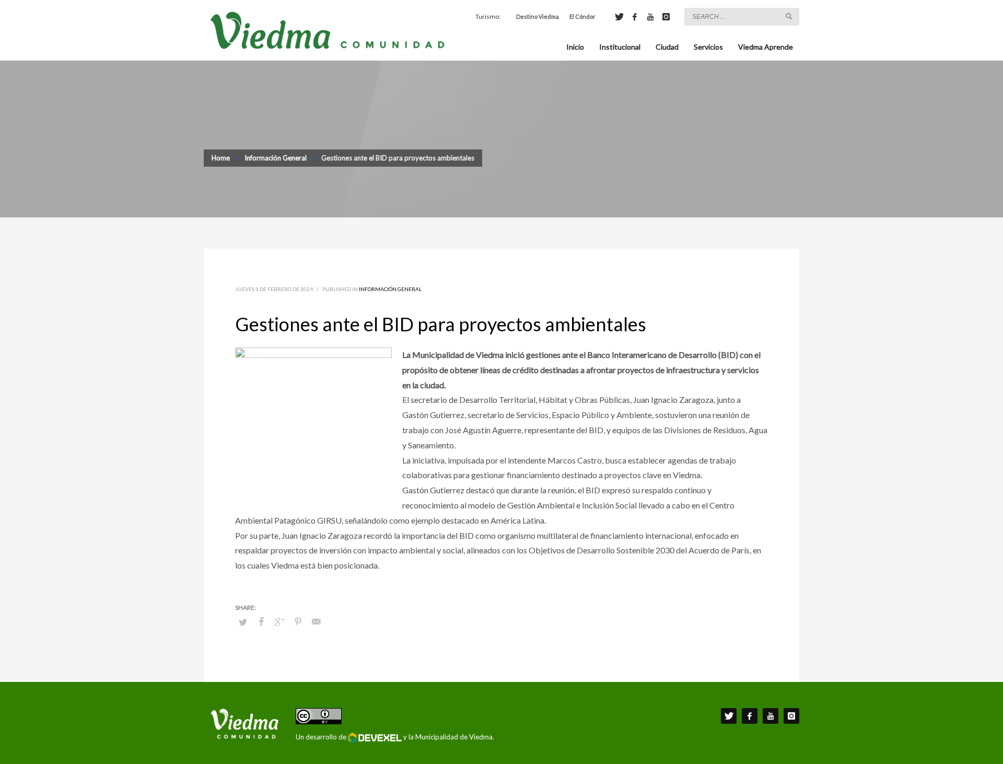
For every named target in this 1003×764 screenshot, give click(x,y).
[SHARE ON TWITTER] (243, 622)
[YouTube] (650, 17)
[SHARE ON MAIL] (316, 621)
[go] (789, 16)
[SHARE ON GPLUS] (279, 621)
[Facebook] (635, 17)
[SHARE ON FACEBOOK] (261, 621)
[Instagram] (666, 17)
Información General (390, 289)
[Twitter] (619, 17)
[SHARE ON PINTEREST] (298, 621)
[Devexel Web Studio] (375, 738)
